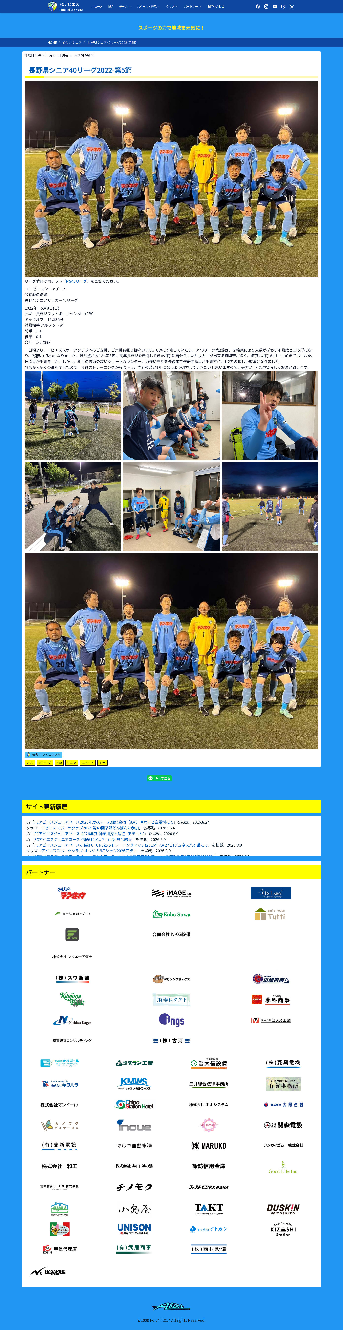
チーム (123, 6)
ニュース (97, 6)
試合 (111, 6)
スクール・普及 (147, 6)
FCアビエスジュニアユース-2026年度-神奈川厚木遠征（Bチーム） (89, 833)
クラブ (170, 6)
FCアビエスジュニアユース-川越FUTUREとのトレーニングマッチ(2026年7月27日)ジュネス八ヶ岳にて (121, 845)
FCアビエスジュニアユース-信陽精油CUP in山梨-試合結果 (83, 839)
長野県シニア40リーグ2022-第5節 (112, 42)
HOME (52, 42)
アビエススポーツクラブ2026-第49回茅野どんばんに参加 (90, 828)
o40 (59, 762)
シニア (77, 42)
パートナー (191, 6)
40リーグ (45, 762)
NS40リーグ (76, 281)
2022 (30, 762)
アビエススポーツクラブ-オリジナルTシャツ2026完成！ (89, 850)
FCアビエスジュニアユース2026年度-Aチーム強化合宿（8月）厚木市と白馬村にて (103, 822)
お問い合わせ (215, 6)
